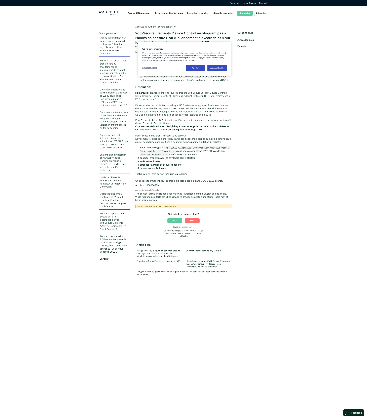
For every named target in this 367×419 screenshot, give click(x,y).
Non (192, 221)
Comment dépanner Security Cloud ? (203, 251)
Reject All (196, 68)
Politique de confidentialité (177, 233)
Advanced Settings (149, 68)
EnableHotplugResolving (154, 154)
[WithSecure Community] (109, 13)
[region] (184, 59)
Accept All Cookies (217, 68)
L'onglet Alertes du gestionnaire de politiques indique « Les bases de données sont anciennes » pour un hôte (181, 273)
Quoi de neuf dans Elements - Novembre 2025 (158, 261)
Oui (174, 221)
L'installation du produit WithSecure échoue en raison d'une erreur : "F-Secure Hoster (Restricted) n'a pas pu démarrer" (208, 264)
